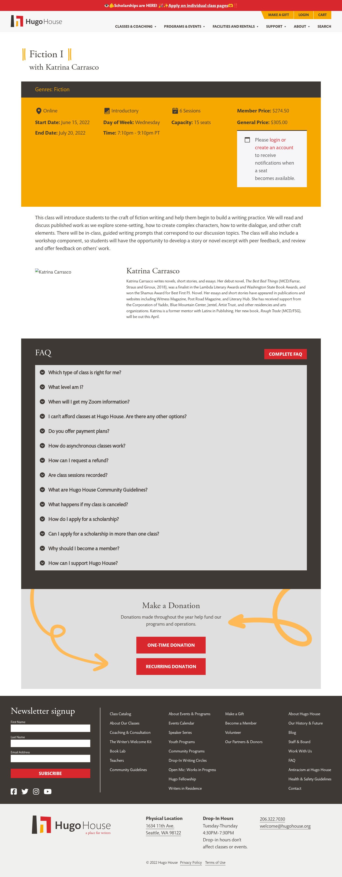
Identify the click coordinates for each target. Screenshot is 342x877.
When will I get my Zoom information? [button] (89, 401)
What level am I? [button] (65, 387)
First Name (18, 722)
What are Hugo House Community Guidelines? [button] (98, 489)
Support (274, 26)
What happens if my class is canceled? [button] (88, 504)
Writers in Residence (185, 788)
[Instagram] (36, 791)
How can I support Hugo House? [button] (83, 563)
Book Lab (118, 751)
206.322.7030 (272, 819)
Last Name (18, 737)
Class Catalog (120, 713)
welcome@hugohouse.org (285, 826)
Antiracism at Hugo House (309, 769)
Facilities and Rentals (234, 26)
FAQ (291, 760)
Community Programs (187, 751)
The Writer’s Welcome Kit (130, 741)
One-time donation (171, 645)
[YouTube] (48, 791)
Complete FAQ (285, 354)
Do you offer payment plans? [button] (78, 431)
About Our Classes (124, 723)
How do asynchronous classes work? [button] (86, 445)
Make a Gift (278, 15)
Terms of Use (215, 862)
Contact (294, 788)
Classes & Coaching (134, 26)
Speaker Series (180, 732)
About (300, 26)
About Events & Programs (189, 713)
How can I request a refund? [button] (78, 460)
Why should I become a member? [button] (83, 548)
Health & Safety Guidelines (309, 779)
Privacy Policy (191, 862)
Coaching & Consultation (130, 732)
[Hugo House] (71, 825)
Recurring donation (171, 667)
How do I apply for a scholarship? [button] (83, 519)
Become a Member (241, 723)
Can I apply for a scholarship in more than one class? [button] (103, 533)
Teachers (117, 760)
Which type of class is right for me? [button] (84, 372)
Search (324, 26)
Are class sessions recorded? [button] (77, 475)
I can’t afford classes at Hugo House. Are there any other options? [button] (117, 416)
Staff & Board (299, 741)
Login (303, 15)
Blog (292, 732)
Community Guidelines (128, 769)
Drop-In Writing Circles (188, 760)
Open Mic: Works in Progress (192, 769)
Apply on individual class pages (198, 5)
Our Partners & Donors (243, 741)
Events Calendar (181, 723)
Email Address (20, 752)
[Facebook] (14, 791)
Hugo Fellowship (182, 779)
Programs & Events (182, 26)
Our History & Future (305, 723)
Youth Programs (182, 741)
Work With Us (300, 751)
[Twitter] (24, 791)
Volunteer (233, 732)
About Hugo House (304, 713)
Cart (322, 15)
